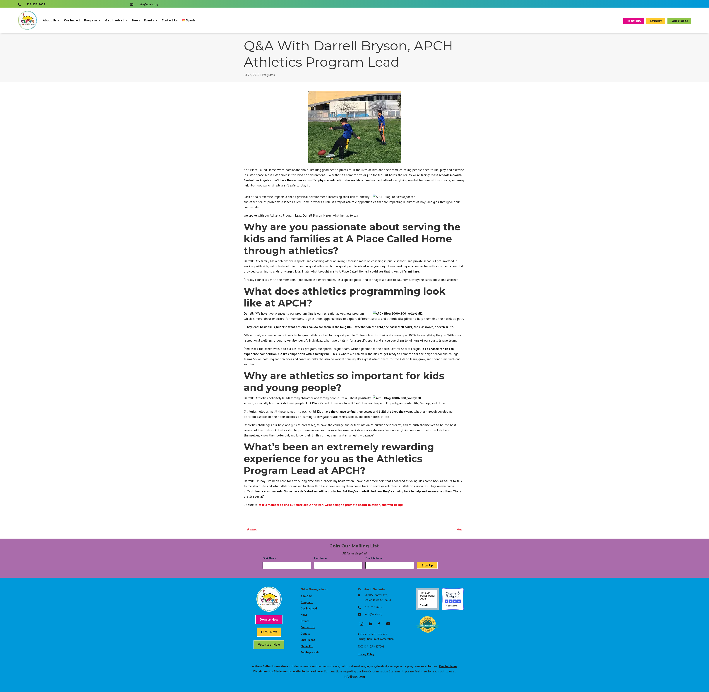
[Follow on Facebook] (379, 623)
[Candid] (427, 609)
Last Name (321, 558)
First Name (270, 558)
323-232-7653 (373, 607)
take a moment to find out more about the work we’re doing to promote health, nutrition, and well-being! (330, 505)
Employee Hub (310, 652)
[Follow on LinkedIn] (370, 623)
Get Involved (114, 20)
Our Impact (72, 20)
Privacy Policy (366, 654)
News (136, 20)
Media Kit (307, 646)
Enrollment (308, 640)
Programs (90, 20)
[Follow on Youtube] (388, 623)
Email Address (374, 558)
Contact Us (170, 20)
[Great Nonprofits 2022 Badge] (427, 634)
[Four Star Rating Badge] (453, 609)
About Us (49, 20)
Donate (305, 633)
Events (149, 20)
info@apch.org (373, 614)
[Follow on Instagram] (361, 623)
